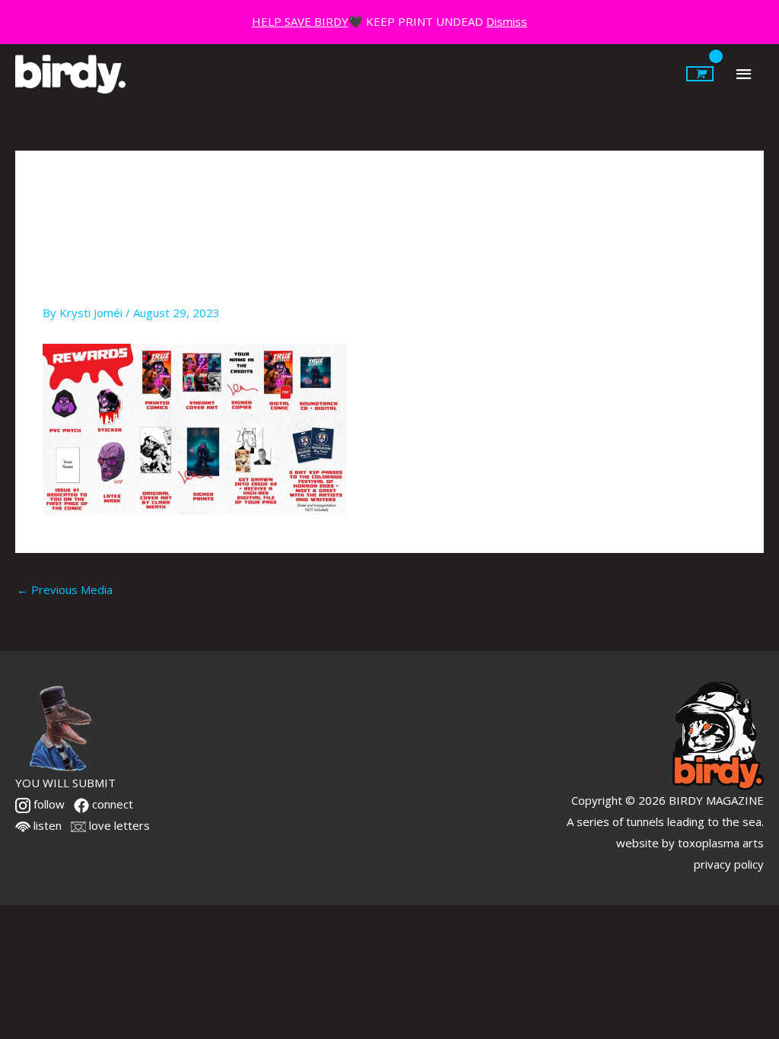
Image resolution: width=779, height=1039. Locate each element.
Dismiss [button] (506, 21)
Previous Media (65, 589)
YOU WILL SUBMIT (65, 782)
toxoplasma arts (721, 842)
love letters (118, 825)
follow (47, 804)
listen (46, 825)
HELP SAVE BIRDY (300, 21)
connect (111, 804)
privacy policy (729, 864)
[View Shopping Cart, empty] (700, 73)
